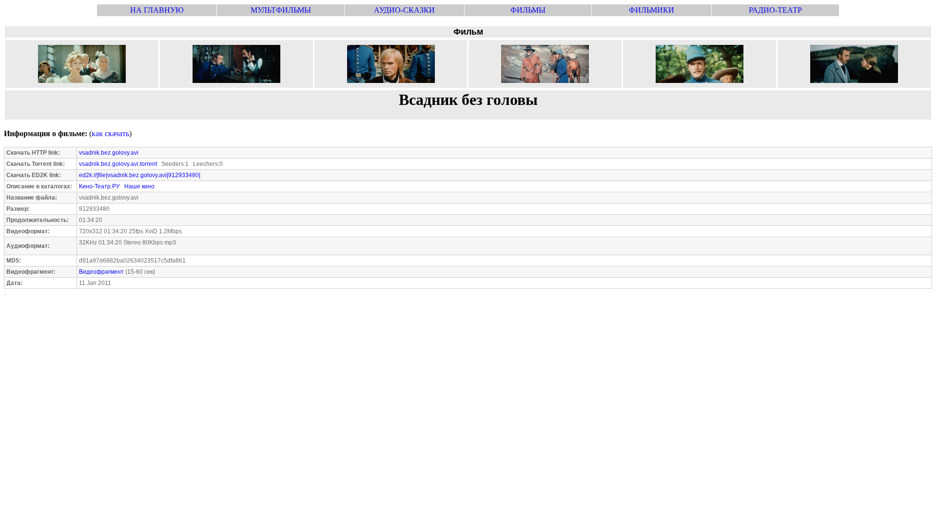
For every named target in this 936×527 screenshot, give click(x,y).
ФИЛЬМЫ (528, 10)
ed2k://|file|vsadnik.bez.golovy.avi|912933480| (139, 175)
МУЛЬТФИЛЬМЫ (281, 10)
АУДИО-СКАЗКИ (404, 10)
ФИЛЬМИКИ (651, 10)
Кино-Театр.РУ (99, 186)
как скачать (110, 133)
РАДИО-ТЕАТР (775, 10)
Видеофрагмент (101, 271)
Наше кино (139, 186)
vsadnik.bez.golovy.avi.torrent (118, 164)
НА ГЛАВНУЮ (156, 10)
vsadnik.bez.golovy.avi (108, 152)
